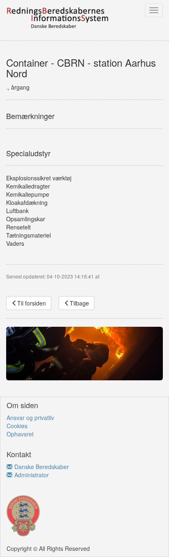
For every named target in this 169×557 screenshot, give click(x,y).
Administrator (31, 475)
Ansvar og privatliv (30, 417)
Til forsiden (31, 303)
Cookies (17, 426)
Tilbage (79, 303)
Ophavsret (20, 434)
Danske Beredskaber (41, 467)
